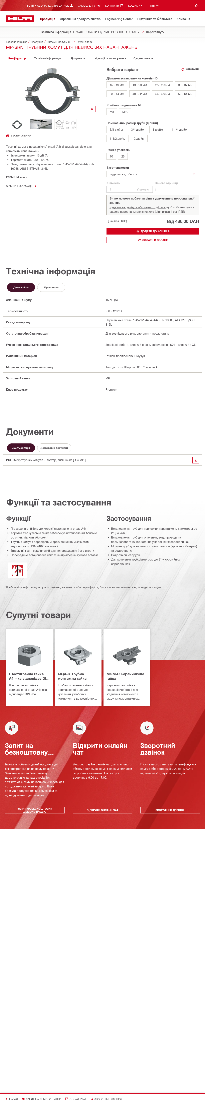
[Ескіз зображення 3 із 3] (65, 124)
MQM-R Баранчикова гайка (125, 676)
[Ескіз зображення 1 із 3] (17, 124)
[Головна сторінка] (20, 18)
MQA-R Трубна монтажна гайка (72, 676)
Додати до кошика (155, 231)
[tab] (17, 58)
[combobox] (173, 5)
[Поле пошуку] (196, 5)
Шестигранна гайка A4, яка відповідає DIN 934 (29, 676)
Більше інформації (19, 186)
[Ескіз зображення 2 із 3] (41, 124)
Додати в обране (155, 240)
